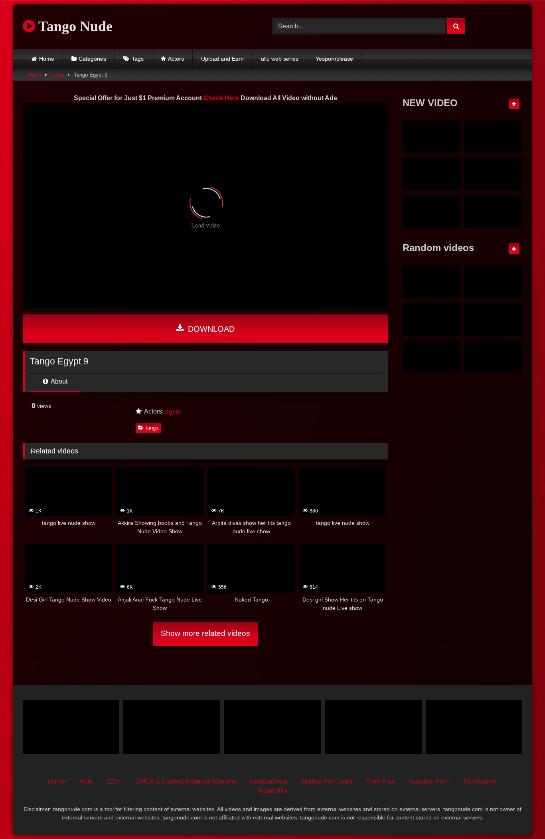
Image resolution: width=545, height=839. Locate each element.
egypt (173, 411)
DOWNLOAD (210, 329)
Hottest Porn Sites (327, 781)
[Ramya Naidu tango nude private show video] (431, 212)
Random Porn (429, 781)
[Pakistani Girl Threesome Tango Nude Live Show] (474, 727)
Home (46, 58)
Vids (85, 781)
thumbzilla (272, 791)
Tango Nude (74, 26)
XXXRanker (480, 781)
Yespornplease (334, 58)
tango (57, 75)
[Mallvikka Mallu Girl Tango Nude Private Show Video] (493, 212)
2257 (114, 781)
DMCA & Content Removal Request (186, 781)
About (58, 381)
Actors (176, 58)
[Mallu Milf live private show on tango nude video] (493, 174)
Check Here (221, 98)
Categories (92, 58)
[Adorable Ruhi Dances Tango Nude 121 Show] (493, 319)
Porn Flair (381, 781)
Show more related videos (205, 633)
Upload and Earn (222, 58)
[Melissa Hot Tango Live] (71, 727)
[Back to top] (520, 815)
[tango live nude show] (431, 319)
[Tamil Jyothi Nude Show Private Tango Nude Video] (493, 136)
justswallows (269, 781)
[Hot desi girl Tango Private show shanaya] (171, 727)
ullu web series (279, 58)
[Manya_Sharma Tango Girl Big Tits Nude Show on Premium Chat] (493, 281)
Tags (138, 58)
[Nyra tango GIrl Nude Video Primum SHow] (431, 136)
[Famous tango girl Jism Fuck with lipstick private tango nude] (431, 174)
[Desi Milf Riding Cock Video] (431, 281)
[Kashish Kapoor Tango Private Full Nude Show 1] (493, 357)
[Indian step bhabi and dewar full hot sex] (373, 727)
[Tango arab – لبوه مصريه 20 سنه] (272, 727)
